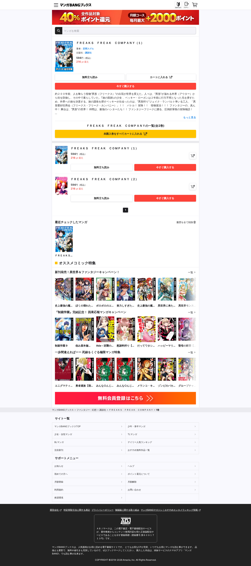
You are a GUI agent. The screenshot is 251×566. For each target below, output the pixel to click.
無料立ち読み (90, 77)
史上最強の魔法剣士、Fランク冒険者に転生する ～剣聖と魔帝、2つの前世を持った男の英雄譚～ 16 (64, 305)
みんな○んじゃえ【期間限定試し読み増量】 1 (105, 385)
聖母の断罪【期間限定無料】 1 (187, 345)
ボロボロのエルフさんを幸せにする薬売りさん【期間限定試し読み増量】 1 (105, 305)
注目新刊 (58, 450)
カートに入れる (159, 77)
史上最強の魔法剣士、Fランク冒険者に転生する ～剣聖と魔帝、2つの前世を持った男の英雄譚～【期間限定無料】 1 (146, 305)
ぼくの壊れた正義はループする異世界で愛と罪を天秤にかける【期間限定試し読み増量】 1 (85, 305)
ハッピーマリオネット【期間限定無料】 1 (167, 345)
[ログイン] (186, 5)
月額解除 (132, 481)
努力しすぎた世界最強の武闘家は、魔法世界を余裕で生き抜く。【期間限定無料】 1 (126, 305)
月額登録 (58, 481)
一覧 (190, 272)
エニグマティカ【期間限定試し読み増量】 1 (64, 385)
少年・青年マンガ (136, 426)
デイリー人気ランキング (140, 442)
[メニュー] (56, 5)
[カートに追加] (192, 155)
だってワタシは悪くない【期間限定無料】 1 (146, 345)
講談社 (88, 52)
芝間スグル (88, 48)
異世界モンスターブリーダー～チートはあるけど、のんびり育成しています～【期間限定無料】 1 (187, 305)
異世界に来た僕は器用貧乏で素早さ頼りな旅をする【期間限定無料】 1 (167, 305)
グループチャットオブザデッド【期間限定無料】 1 (187, 385)
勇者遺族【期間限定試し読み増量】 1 (85, 385)
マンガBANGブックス (63, 409)
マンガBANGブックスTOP (67, 426)
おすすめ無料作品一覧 (139, 450)
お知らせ (58, 466)
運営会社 (54, 510)
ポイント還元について (139, 474)
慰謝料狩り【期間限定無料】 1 (126, 345)
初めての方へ (61, 474)
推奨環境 (58, 497)
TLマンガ (132, 434)
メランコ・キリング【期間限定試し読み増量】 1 (146, 385)
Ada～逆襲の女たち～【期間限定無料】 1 (105, 345)
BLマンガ (59, 442)
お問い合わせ (134, 489)
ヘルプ (131, 466)
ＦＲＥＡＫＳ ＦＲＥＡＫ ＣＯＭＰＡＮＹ (64, 255)
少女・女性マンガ (63, 434)
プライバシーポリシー (103, 510)
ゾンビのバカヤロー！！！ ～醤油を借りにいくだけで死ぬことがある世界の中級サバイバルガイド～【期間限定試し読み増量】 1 (167, 385)
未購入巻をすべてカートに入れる (123, 133)
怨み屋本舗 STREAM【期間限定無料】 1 (84, 345)
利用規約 (58, 489)
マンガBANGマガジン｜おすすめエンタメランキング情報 (169, 510)
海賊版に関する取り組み (127, 510)
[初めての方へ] (178, 5)
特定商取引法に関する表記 (77, 510)
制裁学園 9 (61, 345)
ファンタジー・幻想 (86, 409)
